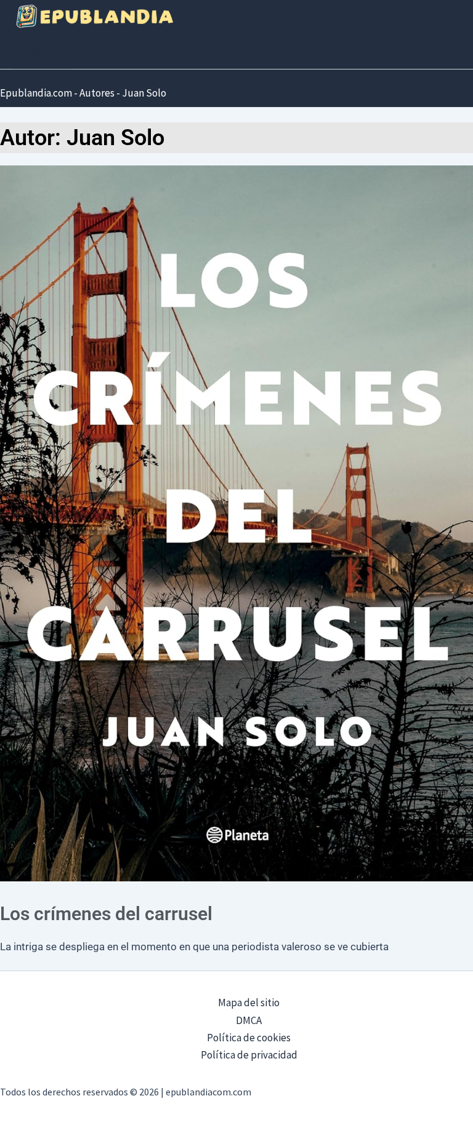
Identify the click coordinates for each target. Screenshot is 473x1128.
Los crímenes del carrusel (106, 913)
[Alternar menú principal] (41, 53)
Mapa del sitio (249, 1002)
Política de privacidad (249, 1055)
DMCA (249, 1020)
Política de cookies (249, 1037)
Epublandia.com (36, 93)
